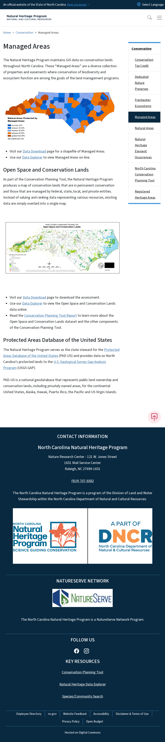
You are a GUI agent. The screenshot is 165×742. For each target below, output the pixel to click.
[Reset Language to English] (139, 5)
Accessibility (101, 714)
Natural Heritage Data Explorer (82, 684)
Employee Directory (28, 714)
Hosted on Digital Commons (83, 732)
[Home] (29, 14)
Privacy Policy (70, 721)
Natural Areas (144, 128)
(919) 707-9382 (82, 480)
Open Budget (94, 721)
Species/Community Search (82, 696)
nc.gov (52, 714)
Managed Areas (145, 117)
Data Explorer (32, 157)
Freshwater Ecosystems (143, 103)
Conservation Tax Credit (144, 63)
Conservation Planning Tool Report (50, 315)
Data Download (34, 151)
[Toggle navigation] (159, 18)
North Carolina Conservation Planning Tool (145, 174)
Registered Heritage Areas (145, 194)
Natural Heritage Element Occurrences (143, 148)
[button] (147, 18)
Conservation (24, 32)
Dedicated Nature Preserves (141, 83)
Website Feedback (75, 714)
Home (7, 32)
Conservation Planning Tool (82, 672)
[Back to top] (154, 417)
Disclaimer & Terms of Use (132, 714)
